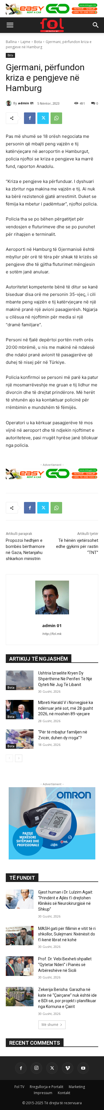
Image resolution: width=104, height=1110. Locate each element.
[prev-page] (9, 758)
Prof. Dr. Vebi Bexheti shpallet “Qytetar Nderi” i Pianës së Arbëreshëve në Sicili (65, 964)
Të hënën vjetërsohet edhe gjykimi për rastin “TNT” (77, 546)
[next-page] (18, 758)
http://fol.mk (52, 634)
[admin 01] (9, 103)
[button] (10, 25)
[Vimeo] (67, 1068)
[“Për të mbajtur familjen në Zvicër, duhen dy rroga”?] (20, 739)
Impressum (43, 1092)
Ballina (11, 41)
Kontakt (64, 1092)
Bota (38, 41)
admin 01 (26, 103)
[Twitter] (43, 118)
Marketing (77, 1086)
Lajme (25, 41)
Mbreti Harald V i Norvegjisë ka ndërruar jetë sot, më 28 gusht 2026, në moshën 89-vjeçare (65, 708)
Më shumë (50, 1024)
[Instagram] (36, 1068)
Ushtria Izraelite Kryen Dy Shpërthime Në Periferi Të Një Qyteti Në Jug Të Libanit (65, 679)
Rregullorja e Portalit (46, 1086)
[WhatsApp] (56, 118)
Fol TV (19, 1086)
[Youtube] (83, 1068)
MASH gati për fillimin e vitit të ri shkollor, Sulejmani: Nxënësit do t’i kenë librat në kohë (67, 934)
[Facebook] (30, 118)
